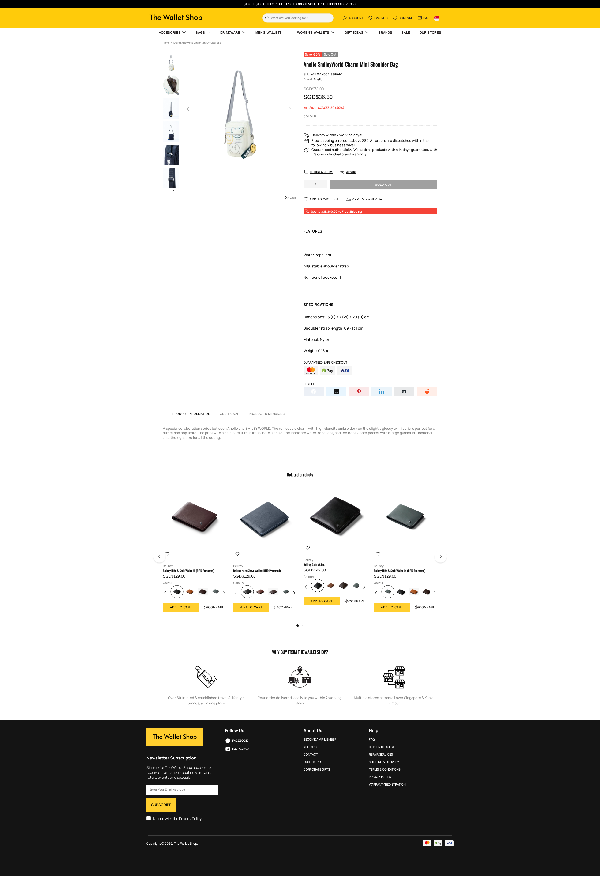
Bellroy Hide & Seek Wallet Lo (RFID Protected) (399, 571)
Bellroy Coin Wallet (314, 565)
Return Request (381, 747)
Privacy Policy (190, 819)
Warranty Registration (387, 784)
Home (166, 42)
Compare (216, 607)
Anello (318, 79)
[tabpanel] (194, 554)
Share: (309, 384)
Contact (311, 754)
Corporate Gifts (317, 769)
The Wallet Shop (176, 17)
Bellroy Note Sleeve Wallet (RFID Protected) (257, 571)
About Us (311, 747)
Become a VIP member (320, 739)
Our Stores (313, 762)
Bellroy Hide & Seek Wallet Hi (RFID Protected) (188, 571)
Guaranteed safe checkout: (326, 363)
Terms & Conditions (385, 769)
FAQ (372, 739)
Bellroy (168, 566)
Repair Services (381, 754)
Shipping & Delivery (384, 762)
